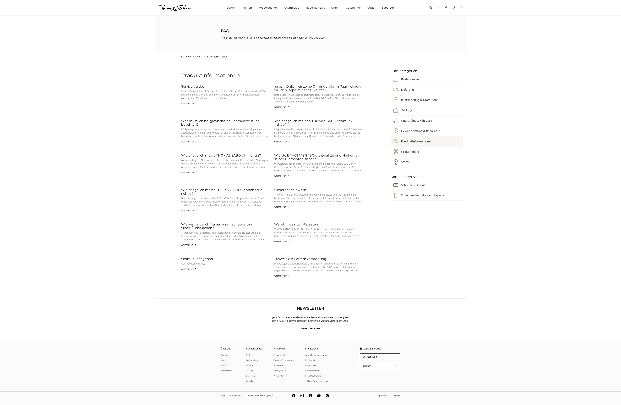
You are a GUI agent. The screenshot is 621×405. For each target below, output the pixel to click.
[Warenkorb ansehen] (462, 8)
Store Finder (226, 370)
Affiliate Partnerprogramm (317, 381)
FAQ (197, 56)
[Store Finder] (446, 8)
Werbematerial (312, 370)
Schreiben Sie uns (413, 185)
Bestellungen (410, 79)
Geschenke (353, 7)
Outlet (371, 7)
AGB (223, 395)
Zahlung (406, 110)
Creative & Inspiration (284, 360)
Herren (247, 7)
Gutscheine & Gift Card (416, 121)
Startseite (186, 56)
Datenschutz (236, 395)
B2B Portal (310, 360)
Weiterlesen (188, 103)
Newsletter (279, 375)
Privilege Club (280, 370)
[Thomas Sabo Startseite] (174, 8)
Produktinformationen (416, 141)
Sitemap (396, 395)
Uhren (335, 7)
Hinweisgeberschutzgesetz (260, 395)
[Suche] (431, 8)
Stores (405, 162)
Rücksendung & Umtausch (419, 100)
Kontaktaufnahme (313, 375)
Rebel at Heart (315, 7)
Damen (231, 7)
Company (225, 355)
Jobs (223, 360)
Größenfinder (410, 152)
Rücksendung (252, 360)
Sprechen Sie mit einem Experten (423, 195)
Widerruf (250, 365)
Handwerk (278, 365)
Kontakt (249, 381)
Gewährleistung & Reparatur (420, 131)
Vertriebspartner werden (316, 355)
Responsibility (280, 355)
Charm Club (292, 7)
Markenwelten (311, 365)
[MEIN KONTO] (454, 8)
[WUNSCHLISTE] (438, 8)
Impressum (382, 395)
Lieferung (407, 89)
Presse (224, 365)
